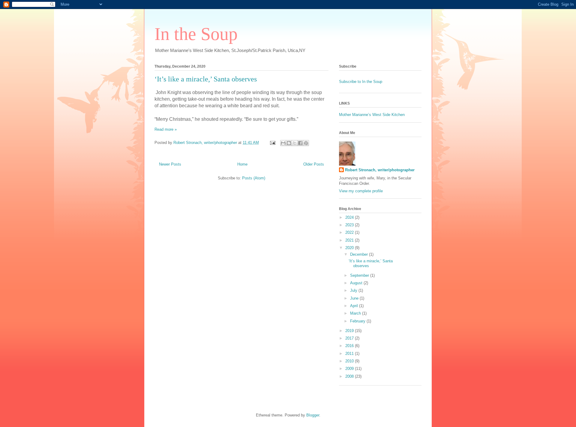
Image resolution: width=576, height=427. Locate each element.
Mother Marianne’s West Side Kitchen (372, 114)
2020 (350, 248)
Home (242, 164)
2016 (350, 345)
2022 (350, 232)
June (355, 298)
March (356, 313)
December (359, 254)
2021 (350, 240)
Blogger (312, 415)
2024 (350, 217)
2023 (350, 225)
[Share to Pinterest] (306, 143)
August (357, 283)
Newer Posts (170, 164)
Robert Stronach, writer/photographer (380, 170)
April (354, 305)
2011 (350, 353)
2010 (350, 361)
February (358, 321)
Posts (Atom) (253, 178)
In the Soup (196, 34)
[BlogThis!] (289, 143)
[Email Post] (272, 142)
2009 (350, 368)
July (354, 290)
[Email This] (283, 143)
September (360, 275)
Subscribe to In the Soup (360, 81)
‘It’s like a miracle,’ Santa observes (205, 79)
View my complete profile (361, 191)
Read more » (165, 129)
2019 (350, 330)
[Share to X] (295, 143)
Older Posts (313, 164)
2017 (350, 338)
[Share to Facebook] (300, 143)
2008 (350, 376)
